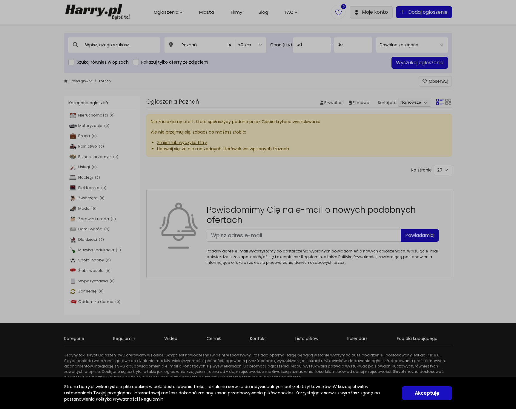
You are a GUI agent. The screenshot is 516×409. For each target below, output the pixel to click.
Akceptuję (427, 393)
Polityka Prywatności (117, 399)
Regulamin (152, 399)
